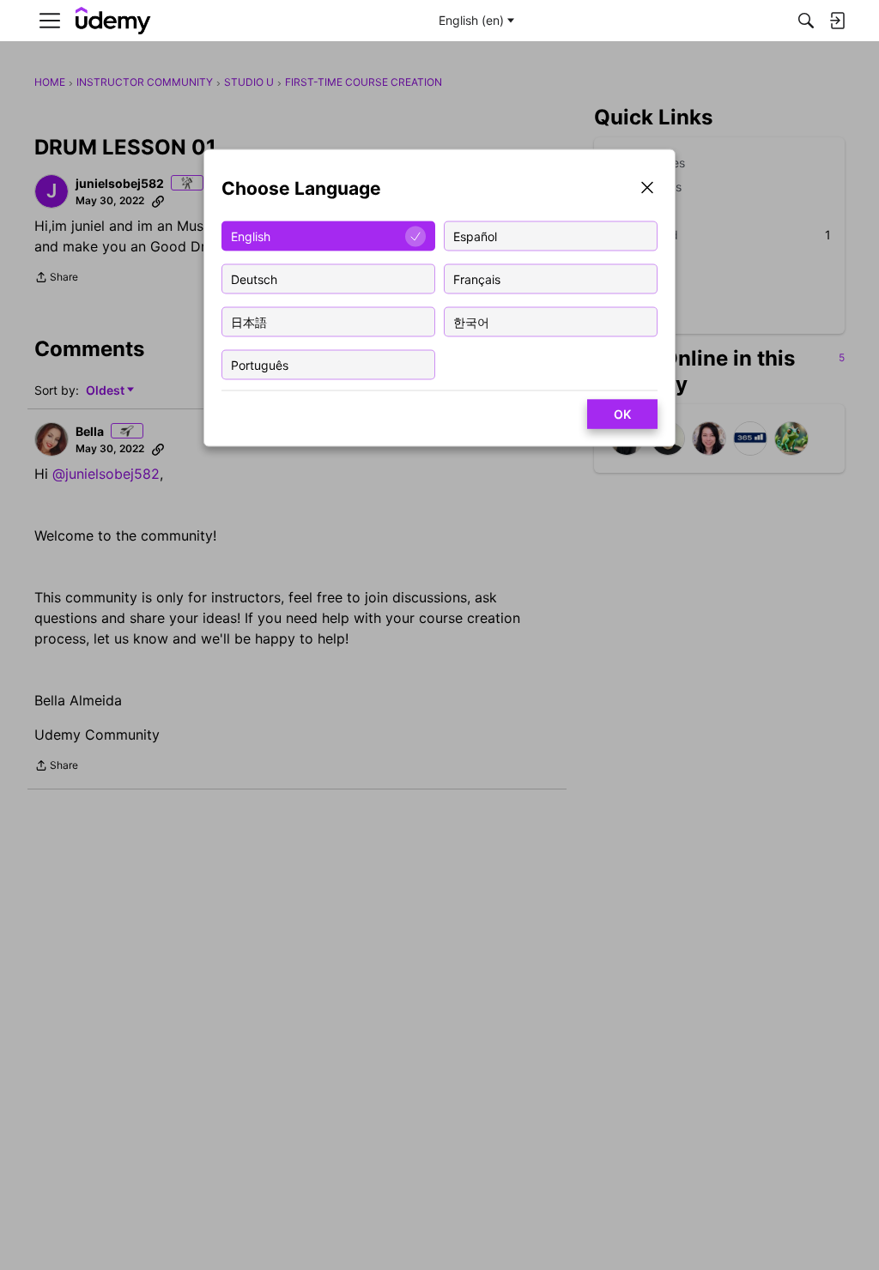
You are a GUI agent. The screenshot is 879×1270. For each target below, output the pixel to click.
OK (622, 414)
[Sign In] (836, 20)
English (250, 235)
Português (259, 364)
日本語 (249, 321)
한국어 (471, 321)
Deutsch (254, 278)
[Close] (647, 189)
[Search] (806, 20)
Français (476, 278)
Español (475, 235)
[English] (113, 21)
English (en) (471, 20)
